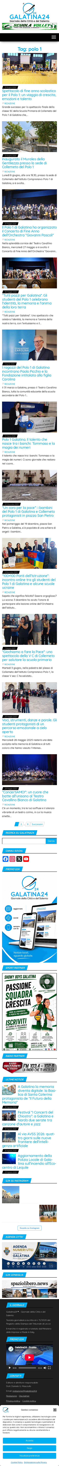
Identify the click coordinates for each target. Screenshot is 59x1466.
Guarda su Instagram (29, 1228)
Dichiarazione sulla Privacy (35, 1462)
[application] (29, 1357)
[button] (55, 1409)
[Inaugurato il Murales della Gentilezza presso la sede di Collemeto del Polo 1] (29, 136)
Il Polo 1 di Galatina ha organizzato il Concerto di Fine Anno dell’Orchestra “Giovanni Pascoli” (29, 231)
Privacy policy (13, 1400)
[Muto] (44, 1367)
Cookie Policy (17, 1462)
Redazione (10, 103)
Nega (29, 1448)
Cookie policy (29, 1400)
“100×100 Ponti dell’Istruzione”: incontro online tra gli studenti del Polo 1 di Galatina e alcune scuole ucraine (28, 581)
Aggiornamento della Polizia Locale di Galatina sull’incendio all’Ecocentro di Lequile (29, 1161)
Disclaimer (24, 1395)
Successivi (37, 824)
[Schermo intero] (49, 1367)
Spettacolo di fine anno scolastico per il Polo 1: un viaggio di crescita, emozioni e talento (29, 95)
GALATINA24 (29, 17)
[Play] (9, 1367)
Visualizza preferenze (29, 1455)
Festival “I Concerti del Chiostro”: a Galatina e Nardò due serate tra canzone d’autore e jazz (27, 1118)
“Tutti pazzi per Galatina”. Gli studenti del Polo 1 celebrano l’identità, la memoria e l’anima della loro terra (26, 301)
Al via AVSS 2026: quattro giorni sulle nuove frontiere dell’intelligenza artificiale (28, 1140)
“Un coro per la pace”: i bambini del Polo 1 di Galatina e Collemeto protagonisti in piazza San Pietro (28, 511)
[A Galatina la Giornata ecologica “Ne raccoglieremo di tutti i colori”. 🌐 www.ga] (10, 1213)
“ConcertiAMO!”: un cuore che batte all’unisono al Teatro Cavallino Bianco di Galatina (25, 796)
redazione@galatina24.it (24, 1391)
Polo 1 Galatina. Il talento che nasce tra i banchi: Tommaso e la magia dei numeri (28, 443)
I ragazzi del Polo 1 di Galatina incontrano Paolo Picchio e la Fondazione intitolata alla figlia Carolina (26, 373)
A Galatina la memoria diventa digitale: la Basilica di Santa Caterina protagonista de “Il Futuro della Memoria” (29, 1094)
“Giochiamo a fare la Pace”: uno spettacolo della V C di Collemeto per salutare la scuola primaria (28, 655)
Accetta (29, 1440)
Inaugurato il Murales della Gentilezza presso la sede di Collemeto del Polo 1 (24, 163)
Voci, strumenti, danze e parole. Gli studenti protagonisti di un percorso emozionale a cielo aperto (29, 726)
